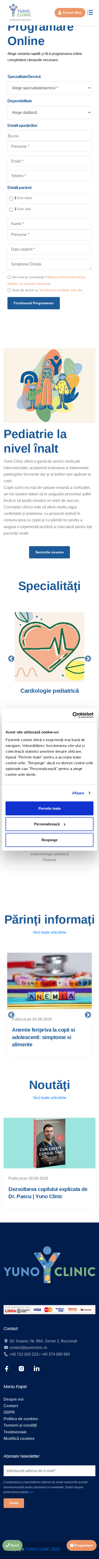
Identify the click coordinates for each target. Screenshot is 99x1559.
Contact (11, 1406)
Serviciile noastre (49, 552)
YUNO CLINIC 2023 (42, 1549)
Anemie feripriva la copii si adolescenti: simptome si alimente (43, 1037)
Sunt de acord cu (25, 290)
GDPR (9, 1412)
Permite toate (49, 808)
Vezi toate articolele (49, 932)
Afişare (78, 793)
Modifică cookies (19, 1438)
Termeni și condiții (20, 1425)
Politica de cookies (21, 1419)
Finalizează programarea (34, 303)
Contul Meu (72, 12)
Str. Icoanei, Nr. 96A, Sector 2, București (42, 1341)
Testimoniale (15, 1432)
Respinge (49, 840)
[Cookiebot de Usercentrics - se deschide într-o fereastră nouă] (72, 715)
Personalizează (47, 824)
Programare (83, 1545)
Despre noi (14, 1399)
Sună (14, 1545)
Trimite (14, 1503)
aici (31, 1492)
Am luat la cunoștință (28, 277)
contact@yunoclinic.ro (28, 1348)
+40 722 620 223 (23, 1354)
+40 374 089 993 (55, 1354)
